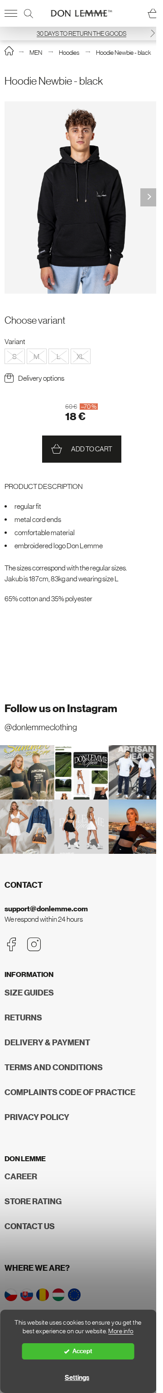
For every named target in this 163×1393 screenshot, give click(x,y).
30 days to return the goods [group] (81, 33)
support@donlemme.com (46, 909)
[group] (81, 197)
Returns (23, 1018)
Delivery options (41, 378)
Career (21, 1177)
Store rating (33, 1201)
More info (121, 1331)
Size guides (29, 993)
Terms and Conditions (54, 1067)
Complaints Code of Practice (70, 1092)
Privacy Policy (37, 1117)
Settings (77, 1378)
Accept (82, 1351)
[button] (153, 33)
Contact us (30, 1226)
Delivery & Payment (47, 1043)
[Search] (28, 13)
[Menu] (11, 13)
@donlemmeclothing (41, 727)
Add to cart (91, 449)
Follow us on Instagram (61, 708)
